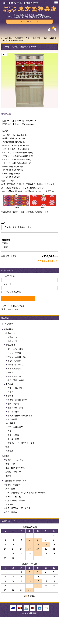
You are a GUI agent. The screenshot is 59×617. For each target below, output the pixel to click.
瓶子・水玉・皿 (14, 376)
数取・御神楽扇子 (15, 427)
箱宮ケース (12, 337)
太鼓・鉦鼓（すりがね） (16, 468)
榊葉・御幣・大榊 (15, 408)
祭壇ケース (10, 333)
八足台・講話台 (14, 353)
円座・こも (12, 431)
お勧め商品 (8, 324)
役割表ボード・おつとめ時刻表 (21, 443)
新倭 (6, 243)
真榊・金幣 (10, 489)
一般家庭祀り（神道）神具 (14, 481)
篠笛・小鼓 (10, 464)
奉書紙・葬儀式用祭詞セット (20, 415)
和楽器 (6, 456)
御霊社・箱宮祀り (13, 485)
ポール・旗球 (13, 439)
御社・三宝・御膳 (15, 349)
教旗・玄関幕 (13, 435)
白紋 (6, 247)
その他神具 (10, 423)
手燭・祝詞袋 (13, 404)
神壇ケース (12, 341)
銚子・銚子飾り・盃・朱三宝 (17, 508)
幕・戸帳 (9, 504)
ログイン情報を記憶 (12, 292)
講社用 (10, 451)
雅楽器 (8, 476)
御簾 (7, 447)
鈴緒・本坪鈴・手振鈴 (15, 500)
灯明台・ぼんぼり (15, 388)
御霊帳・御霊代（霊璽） (18, 400)
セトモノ (9, 372)
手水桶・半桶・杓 (13, 496)
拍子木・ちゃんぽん (14, 460)
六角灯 (10, 392)
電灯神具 (9, 384)
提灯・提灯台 (11, 512)
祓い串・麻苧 (13, 412)
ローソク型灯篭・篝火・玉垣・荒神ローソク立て (26, 493)
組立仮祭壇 (12, 419)
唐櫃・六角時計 (14, 368)
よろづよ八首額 (14, 361)
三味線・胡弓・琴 (13, 472)
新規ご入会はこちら (10, 309)
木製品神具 (10, 345)
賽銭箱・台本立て (15, 364)
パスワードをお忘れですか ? (13, 306)
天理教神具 (8, 329)
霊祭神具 (9, 396)
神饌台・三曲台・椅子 (17, 357)
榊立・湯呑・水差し (16, 380)
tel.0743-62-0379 (29, 22)
